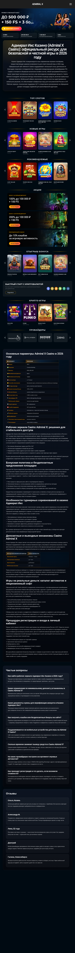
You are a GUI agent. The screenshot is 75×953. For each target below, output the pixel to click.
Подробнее (10, 292)
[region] (37, 113)
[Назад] (5, 109)
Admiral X (37, 4)
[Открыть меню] (71, 4)
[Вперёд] (69, 109)
